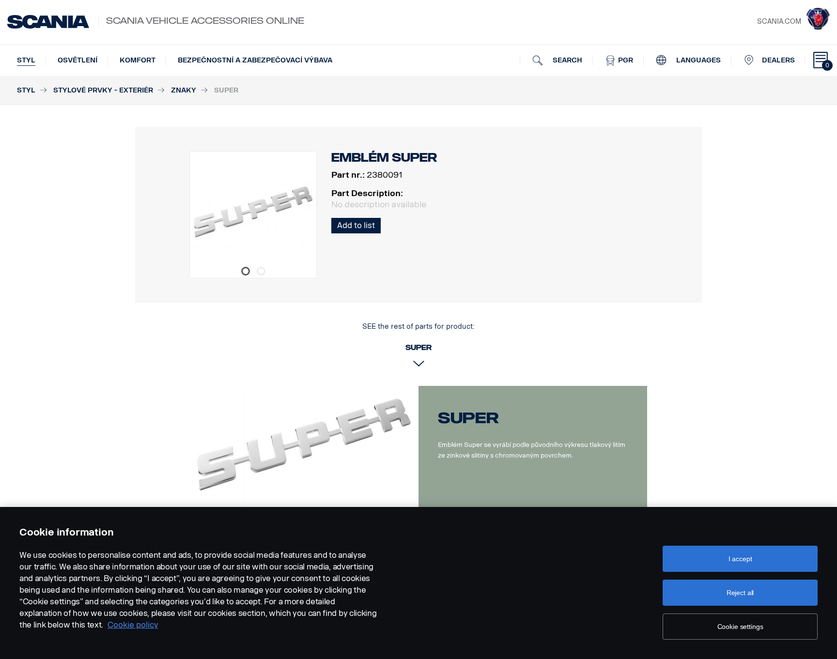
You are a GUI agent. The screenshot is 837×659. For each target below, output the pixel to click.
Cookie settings (740, 626)
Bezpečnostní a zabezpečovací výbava (255, 60)
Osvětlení (77, 60)
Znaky (183, 90)
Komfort (137, 60)
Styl (26, 60)
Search (566, 60)
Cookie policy (133, 624)
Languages (697, 60)
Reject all (740, 593)
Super (468, 418)
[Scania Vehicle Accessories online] (48, 21)
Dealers (778, 60)
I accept (740, 559)
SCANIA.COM (779, 21)
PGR (624, 60)
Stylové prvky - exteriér (103, 90)
